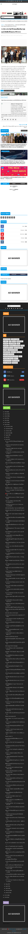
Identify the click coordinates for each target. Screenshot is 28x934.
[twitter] (8, 1)
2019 (5, 895)
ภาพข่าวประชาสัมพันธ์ (5, 134)
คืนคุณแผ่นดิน (20, 341)
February (8, 890)
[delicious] (21, 1)
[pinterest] (10, 1)
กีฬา (10, 341)
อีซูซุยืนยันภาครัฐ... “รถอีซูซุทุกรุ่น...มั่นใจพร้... (14, 488)
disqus (13, 183)
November (8, 428)
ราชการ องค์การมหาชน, (17, 35)
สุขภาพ (16, 358)
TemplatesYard (13, 929)
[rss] (15, 1)
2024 (5, 416)
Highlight (5, 274)
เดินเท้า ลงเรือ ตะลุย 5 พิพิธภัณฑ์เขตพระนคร (14, 865)
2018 (5, 897)
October (7, 430)
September (8, 433)
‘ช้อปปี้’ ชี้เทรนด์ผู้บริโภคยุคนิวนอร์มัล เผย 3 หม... (14, 607)
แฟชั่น (5, 349)
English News (7, 339)
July (6, 437)
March (7, 888)
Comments (23, 274)
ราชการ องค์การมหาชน (9, 24)
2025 (5, 413)
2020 (5, 424)
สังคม (20, 356)
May (7, 884)
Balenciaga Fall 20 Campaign (11, 645)
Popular (14, 274)
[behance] (17, 1)
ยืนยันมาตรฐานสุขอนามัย (10, 716)
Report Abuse (6, 923)
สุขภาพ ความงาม (7, 360)
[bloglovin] (12, 1)
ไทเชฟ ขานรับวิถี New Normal (11, 636)
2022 (5, 420)
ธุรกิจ (2, 167)
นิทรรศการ (6, 345)
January (7, 892)
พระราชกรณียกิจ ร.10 (8, 347)
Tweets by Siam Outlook (6, 278)
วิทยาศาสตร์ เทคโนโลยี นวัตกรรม (11, 356)
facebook (23, 183)
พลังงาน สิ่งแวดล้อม (18, 347)
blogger (5, 183)
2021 (5, 422)
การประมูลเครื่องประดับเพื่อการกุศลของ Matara (15, 874)
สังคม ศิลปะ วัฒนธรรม (8, 358)
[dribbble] (13, 1)
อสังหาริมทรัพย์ (16, 360)
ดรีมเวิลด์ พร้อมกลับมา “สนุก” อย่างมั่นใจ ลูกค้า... (15, 508)
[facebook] (6, 1)
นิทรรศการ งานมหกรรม (5, 151)
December (8, 426)
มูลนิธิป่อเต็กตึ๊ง (7, 352)
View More (25, 130)
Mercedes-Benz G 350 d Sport (11, 612)
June (7, 439)
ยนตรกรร (13, 352)
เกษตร (14, 341)
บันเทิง (22, 345)
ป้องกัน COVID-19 (9, 736)
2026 (5, 411)
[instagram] (19, 1)
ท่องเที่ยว (5, 343)
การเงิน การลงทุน (15, 339)
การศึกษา (6, 341)
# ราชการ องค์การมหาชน (9, 90)
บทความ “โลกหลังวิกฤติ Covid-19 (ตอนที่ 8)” (14, 846)
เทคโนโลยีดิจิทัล (12, 343)
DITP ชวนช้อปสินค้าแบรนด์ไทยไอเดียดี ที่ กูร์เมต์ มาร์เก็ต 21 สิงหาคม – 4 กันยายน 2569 (13, 178)
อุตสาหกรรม (14, 362)
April (7, 886)
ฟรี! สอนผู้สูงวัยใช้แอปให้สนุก (11, 859)
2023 (5, 418)
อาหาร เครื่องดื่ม (7, 362)
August (7, 435)
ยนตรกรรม (19, 352)
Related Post (5, 130)
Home (2, 24)
